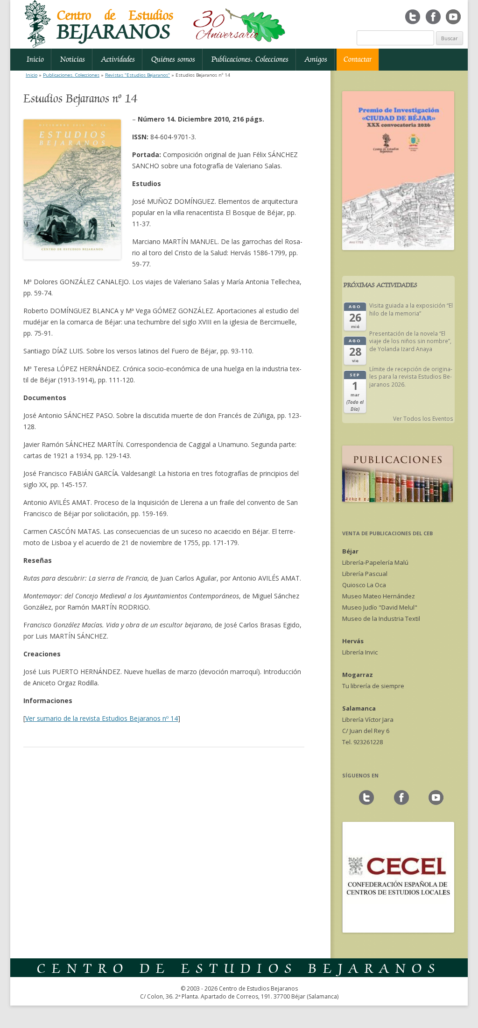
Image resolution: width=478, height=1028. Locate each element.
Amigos (316, 59)
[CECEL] (398, 930)
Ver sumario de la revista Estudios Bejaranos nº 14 (101, 718)
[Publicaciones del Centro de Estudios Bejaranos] (397, 500)
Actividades (118, 59)
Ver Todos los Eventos (423, 418)
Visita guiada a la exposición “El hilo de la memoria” (411, 309)
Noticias (72, 59)
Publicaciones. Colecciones (249, 59)
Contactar (358, 59)
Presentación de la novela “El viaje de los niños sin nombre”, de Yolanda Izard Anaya (410, 341)
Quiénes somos (173, 59)
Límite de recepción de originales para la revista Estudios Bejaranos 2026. (410, 376)
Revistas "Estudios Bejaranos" (137, 75)
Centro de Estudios (115, 25)
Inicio (35, 59)
